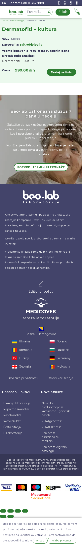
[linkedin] (65, 3)
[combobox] (35, 12)
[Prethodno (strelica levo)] (3, 516)
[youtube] (77, 3)
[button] (5, 12)
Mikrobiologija (17, 21)
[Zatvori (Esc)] (25, 511)
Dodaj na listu (61, 72)
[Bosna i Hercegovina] (41, 328)
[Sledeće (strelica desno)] (10, 516)
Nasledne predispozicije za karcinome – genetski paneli (56, 409)
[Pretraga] (50, 12)
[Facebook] (59, 3)
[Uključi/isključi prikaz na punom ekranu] (10, 511)
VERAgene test (52, 421)
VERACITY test (51, 427)
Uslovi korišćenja (60, 378)
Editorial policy (41, 291)
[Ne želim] (6, 547)
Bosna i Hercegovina (41, 334)
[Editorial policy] (41, 284)
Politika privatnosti (23, 378)
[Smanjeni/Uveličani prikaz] (3, 511)
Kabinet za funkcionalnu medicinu (50, 437)
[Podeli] (18, 511)
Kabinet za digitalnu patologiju (55, 449)
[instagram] (71, 3)
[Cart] (76, 11)
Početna (6, 21)
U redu (40, 540)
